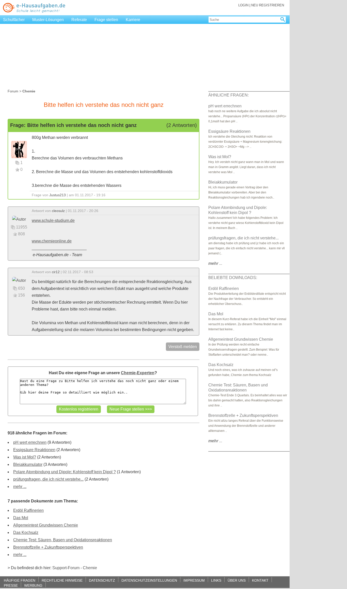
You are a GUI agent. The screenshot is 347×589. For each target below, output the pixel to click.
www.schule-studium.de (53, 220)
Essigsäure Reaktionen (34, 450)
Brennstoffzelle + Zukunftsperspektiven (48, 547)
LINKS (216, 580)
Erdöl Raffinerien (28, 510)
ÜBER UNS (237, 580)
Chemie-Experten (137, 373)
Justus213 (57, 195)
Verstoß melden (182, 347)
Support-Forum (66, 568)
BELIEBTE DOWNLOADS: (232, 277)
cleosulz (58, 211)
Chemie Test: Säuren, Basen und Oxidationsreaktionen (62, 540)
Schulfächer (14, 20)
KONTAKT (260, 580)
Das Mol (20, 518)
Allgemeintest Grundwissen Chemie (45, 525)
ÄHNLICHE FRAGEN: (228, 95)
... (215, 263)
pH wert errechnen (29, 442)
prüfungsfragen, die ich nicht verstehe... (48, 479)
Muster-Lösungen (48, 20)
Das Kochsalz (25, 532)
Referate (79, 20)
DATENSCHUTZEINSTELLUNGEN (149, 580)
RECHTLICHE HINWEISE (62, 580)
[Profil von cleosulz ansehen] (19, 219)
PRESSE (11, 585)
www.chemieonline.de (52, 241)
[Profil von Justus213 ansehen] (19, 149)
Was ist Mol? (24, 457)
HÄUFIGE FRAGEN (19, 580)
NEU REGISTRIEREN (267, 5)
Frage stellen (106, 20)
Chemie (90, 568)
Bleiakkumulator (27, 464)
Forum (13, 91)
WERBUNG (33, 585)
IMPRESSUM (194, 580)
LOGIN (243, 5)
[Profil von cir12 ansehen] (19, 280)
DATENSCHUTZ (102, 580)
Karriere (133, 20)
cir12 (56, 272)
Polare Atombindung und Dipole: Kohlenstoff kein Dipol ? (64, 472)
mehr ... (19, 486)
